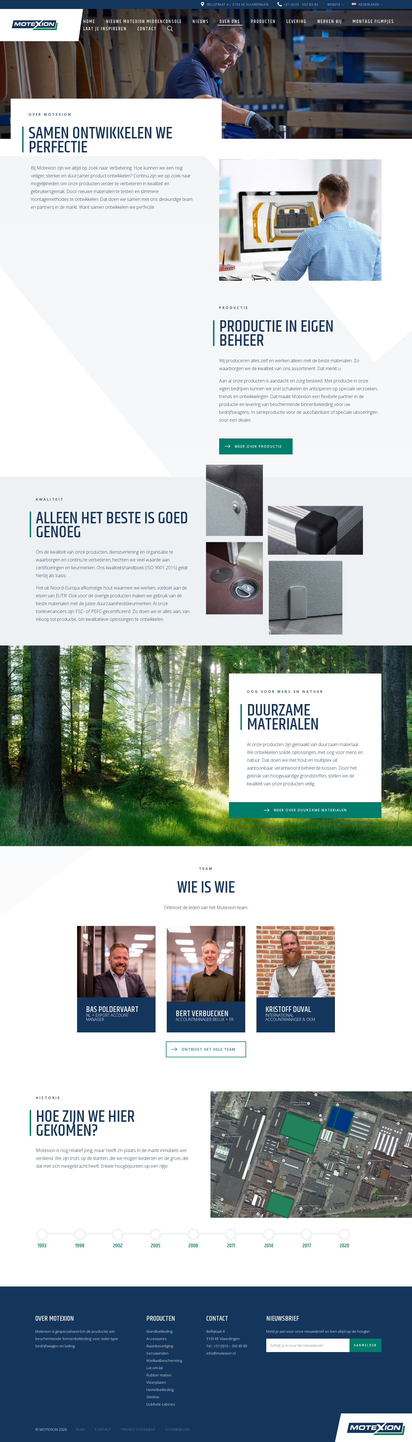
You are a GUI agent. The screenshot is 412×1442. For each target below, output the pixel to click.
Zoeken (170, 28)
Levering (296, 21)
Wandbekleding (159, 1331)
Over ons (229, 21)
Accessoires (156, 1338)
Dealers (325, 2)
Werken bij (329, 21)
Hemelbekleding (159, 1389)
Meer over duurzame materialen (310, 810)
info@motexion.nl (221, 1353)
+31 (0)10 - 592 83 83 (301, 4)
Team (80, 1429)
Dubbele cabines (160, 1404)
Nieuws (201, 21)
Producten (263, 21)
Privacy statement (138, 1429)
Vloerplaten (156, 1382)
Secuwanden (157, 1353)
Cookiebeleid (177, 1429)
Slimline (152, 1396)
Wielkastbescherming (164, 1360)
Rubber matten (159, 1375)
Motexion (35, 25)
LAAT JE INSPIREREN (105, 28)
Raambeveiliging (159, 1345)
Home (89, 21)
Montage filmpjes (373, 21)
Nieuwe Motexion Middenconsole (144, 21)
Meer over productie (258, 446)
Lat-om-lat (154, 1367)
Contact (147, 28)
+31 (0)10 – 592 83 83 (230, 1345)
